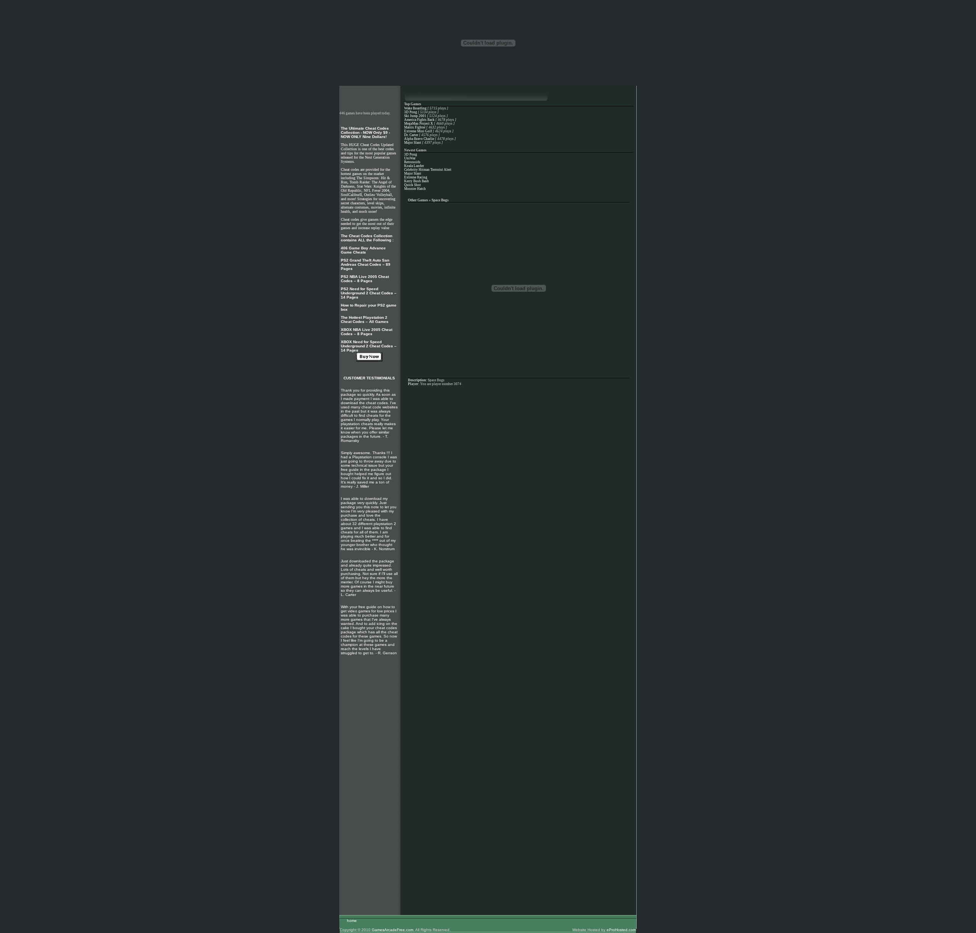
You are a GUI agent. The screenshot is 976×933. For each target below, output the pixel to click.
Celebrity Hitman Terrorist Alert (427, 170)
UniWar (410, 158)
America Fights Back (419, 120)
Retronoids (412, 162)
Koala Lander (414, 166)
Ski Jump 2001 (415, 116)
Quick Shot (412, 185)
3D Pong (410, 112)
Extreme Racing (415, 177)
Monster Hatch (415, 189)
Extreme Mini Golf (418, 131)
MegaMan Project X (418, 123)
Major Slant (412, 143)
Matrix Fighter (414, 127)
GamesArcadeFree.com (392, 930)
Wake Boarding (415, 108)
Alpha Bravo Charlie (419, 139)
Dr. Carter (411, 135)
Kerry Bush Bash (416, 181)
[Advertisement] (369, 781)
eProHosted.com (621, 930)
